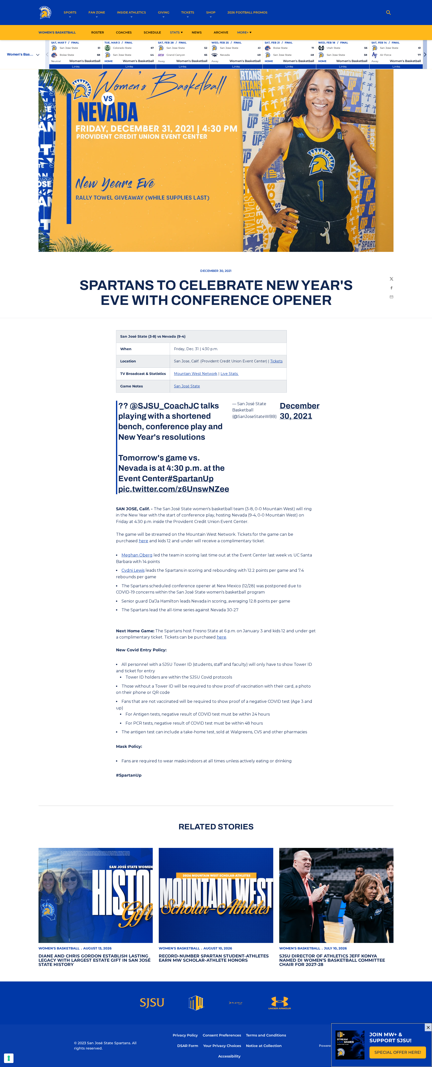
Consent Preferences (222, 1035)
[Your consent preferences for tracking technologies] (9, 1058)
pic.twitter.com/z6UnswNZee (173, 489)
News (197, 32)
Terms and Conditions (266, 1035)
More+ (242, 32)
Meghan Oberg (137, 555)
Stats (175, 32)
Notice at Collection (264, 1045)
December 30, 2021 (299, 411)
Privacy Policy (185, 1035)
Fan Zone (96, 12)
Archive (221, 32)
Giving (163, 12)
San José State (187, 386)
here (143, 541)
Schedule (152, 32)
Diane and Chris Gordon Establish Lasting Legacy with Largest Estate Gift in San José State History (94, 960)
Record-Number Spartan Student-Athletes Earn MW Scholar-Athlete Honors (214, 958)
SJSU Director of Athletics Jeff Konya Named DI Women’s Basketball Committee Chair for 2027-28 (332, 960)
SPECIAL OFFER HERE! (400, 1054)
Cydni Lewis (133, 570)
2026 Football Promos (248, 12)
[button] (425, 54)
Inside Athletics (131, 12)
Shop (211, 12)
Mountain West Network (195, 373)
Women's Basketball (59, 948)
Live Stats (229, 373)
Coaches (124, 32)
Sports (70, 12)
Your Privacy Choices (222, 1045)
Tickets (187, 12)
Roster (97, 32)
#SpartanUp (191, 478)
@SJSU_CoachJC (164, 405)
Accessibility (229, 1056)
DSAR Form (187, 1045)
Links (76, 66)
